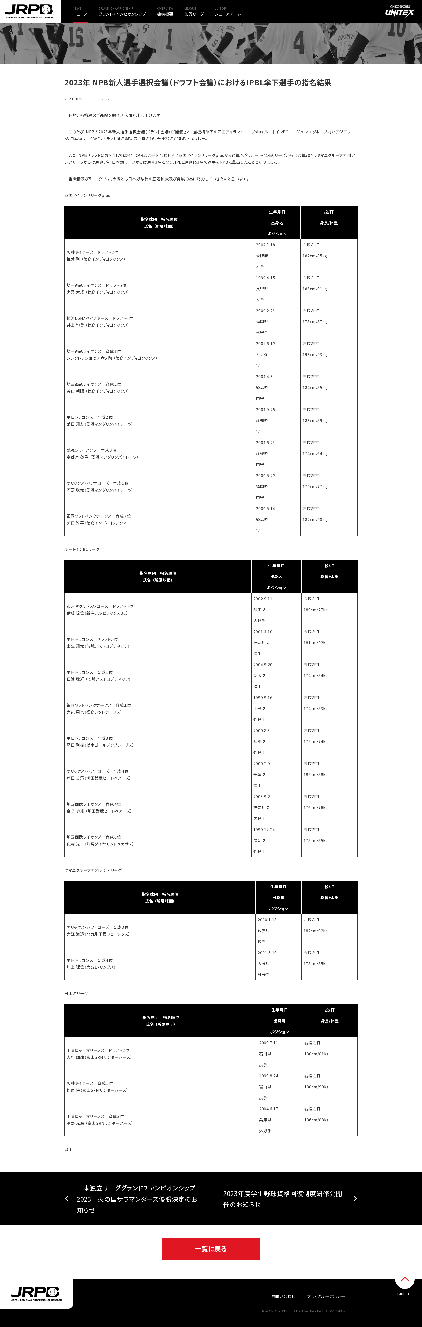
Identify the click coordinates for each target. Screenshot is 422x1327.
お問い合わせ (283, 1296)
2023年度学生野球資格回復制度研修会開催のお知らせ (282, 1199)
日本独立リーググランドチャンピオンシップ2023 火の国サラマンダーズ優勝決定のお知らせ (137, 1198)
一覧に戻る (211, 1248)
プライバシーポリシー (326, 1296)
